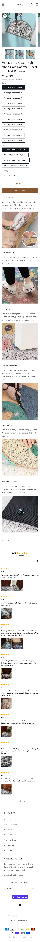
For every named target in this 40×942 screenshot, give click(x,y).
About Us (8, 819)
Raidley (15, 937)
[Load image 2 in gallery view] (19, 54)
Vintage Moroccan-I (13, 130)
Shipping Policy (10, 824)
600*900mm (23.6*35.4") (15, 160)
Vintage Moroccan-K (13, 140)
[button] (2, 4)
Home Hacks (9, 850)
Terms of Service (11, 840)
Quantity (5, 171)
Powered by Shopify (26, 937)
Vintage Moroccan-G (13, 119)
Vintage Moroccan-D (13, 103)
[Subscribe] (33, 888)
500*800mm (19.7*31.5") (15, 155)
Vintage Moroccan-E (13, 109)
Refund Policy (10, 829)
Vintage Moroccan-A (13, 87)
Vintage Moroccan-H (13, 125)
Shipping (4, 79)
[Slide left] (2, 54)
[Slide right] (37, 54)
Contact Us (9, 845)
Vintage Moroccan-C (13, 98)
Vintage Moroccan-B (13, 93)
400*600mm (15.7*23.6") (15, 150)
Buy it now (20, 190)
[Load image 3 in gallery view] (30, 54)
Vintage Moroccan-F (13, 114)
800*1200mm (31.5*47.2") (15, 166)
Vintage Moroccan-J (13, 135)
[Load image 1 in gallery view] (9, 54)
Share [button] (6, 541)
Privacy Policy (10, 835)
